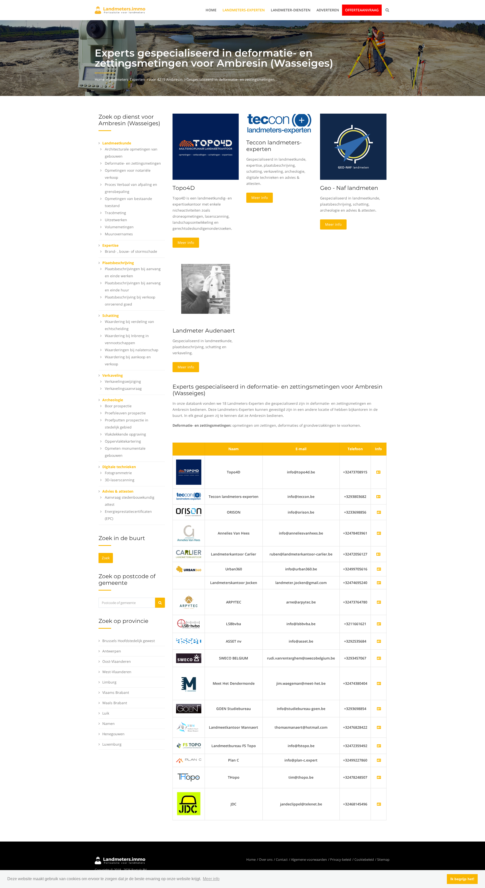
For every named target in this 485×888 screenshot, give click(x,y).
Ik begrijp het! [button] (462, 879)
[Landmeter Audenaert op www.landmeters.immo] (206, 288)
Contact (282, 859)
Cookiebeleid (364, 859)
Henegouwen (113, 733)
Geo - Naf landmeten (349, 188)
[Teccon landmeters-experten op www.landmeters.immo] (279, 123)
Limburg (109, 682)
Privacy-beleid (340, 859)
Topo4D (184, 188)
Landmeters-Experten (244, 10)
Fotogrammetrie (118, 472)
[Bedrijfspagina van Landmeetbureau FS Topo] (379, 745)
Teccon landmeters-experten (274, 146)
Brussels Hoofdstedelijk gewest (128, 640)
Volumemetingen (119, 226)
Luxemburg (112, 744)
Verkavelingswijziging (123, 381)
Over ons (266, 859)
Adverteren (328, 10)
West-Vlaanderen (116, 671)
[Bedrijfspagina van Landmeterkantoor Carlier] (188, 553)
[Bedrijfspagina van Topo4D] (188, 471)
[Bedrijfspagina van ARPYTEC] (379, 602)
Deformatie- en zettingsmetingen (133, 163)
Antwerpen (111, 651)
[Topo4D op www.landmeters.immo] (206, 146)
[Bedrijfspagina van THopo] (379, 777)
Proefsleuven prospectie (125, 413)
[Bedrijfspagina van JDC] (379, 804)
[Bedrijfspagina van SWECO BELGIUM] (379, 658)
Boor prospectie (118, 405)
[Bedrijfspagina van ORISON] (379, 512)
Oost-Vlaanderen (116, 661)
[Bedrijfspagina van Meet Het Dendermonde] (379, 683)
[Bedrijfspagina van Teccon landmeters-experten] (188, 496)
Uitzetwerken (116, 219)
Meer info (186, 242)
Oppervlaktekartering (123, 441)
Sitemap (383, 859)
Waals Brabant (114, 702)
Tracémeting (115, 212)
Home (211, 10)
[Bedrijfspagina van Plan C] (379, 760)
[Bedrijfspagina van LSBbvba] (379, 623)
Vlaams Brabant (115, 692)
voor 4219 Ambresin (166, 79)
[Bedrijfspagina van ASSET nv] (379, 641)
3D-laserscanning (119, 479)
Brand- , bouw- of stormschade (131, 251)
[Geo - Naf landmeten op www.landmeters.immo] (353, 146)
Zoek (106, 557)
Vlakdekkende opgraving (125, 434)
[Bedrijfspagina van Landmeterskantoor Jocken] (379, 582)
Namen (108, 723)
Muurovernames (119, 234)
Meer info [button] (211, 879)
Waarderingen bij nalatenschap (131, 349)
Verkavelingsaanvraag (123, 388)
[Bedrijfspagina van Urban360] (379, 569)
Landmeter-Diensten (290, 10)
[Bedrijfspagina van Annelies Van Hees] (379, 533)
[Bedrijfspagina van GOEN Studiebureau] (379, 708)
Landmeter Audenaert (204, 330)
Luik (105, 713)
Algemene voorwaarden (309, 859)
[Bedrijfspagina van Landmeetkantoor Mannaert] (379, 727)
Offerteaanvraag (362, 10)
